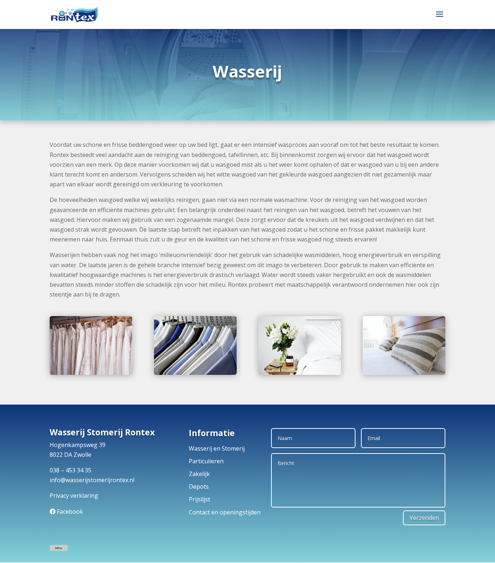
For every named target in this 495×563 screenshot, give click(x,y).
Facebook (70, 512)
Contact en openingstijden (225, 512)
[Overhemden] (195, 373)
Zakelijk (199, 474)
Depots (199, 486)
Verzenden (424, 518)
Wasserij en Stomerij (217, 448)
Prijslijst (199, 499)
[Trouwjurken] (91, 373)
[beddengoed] (404, 373)
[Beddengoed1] (299, 373)
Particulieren (206, 461)
